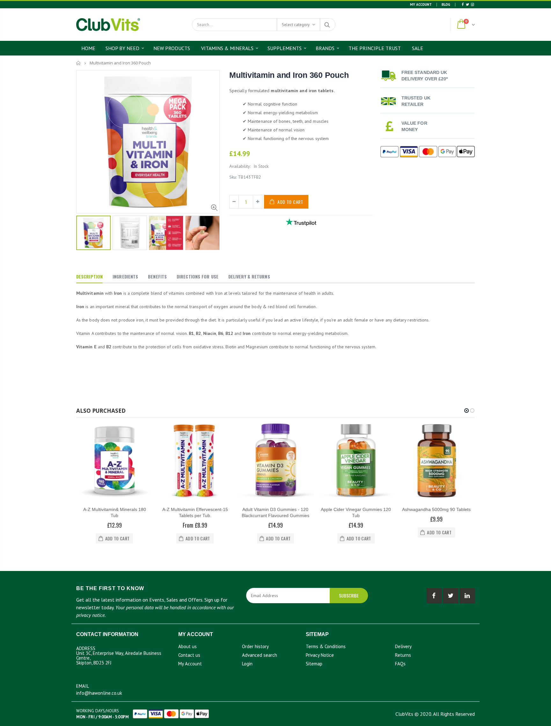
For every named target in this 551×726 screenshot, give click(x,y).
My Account (421, 4)
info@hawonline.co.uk (99, 693)
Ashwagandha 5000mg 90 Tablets (436, 509)
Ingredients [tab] (125, 276)
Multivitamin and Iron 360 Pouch (289, 74)
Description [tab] (89, 276)
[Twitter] (467, 4)
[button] (466, 410)
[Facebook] (462, 4)
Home (78, 63)
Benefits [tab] (157, 276)
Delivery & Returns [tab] (249, 276)
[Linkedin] (472, 4)
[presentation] (82, 232)
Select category (296, 24)
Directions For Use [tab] (197, 276)
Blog (446, 4)
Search (327, 25)
